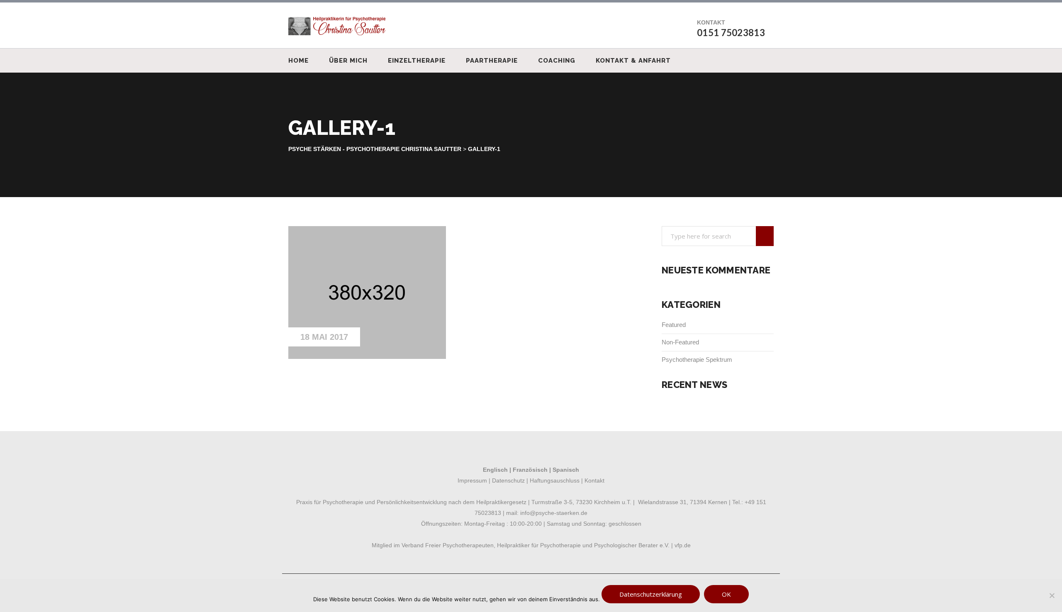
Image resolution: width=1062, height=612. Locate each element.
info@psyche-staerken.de (553, 513)
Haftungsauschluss (554, 480)
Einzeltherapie (417, 60)
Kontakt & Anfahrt (633, 60)
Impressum (472, 480)
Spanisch (566, 469)
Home (298, 60)
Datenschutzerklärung (650, 594)
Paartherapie (492, 60)
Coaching (556, 60)
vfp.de (683, 545)
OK (726, 594)
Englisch (495, 469)
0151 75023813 (731, 32)
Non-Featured (680, 342)
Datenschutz (508, 480)
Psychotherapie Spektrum (697, 359)
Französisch (530, 469)
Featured (674, 324)
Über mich (348, 60)
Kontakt (594, 480)
